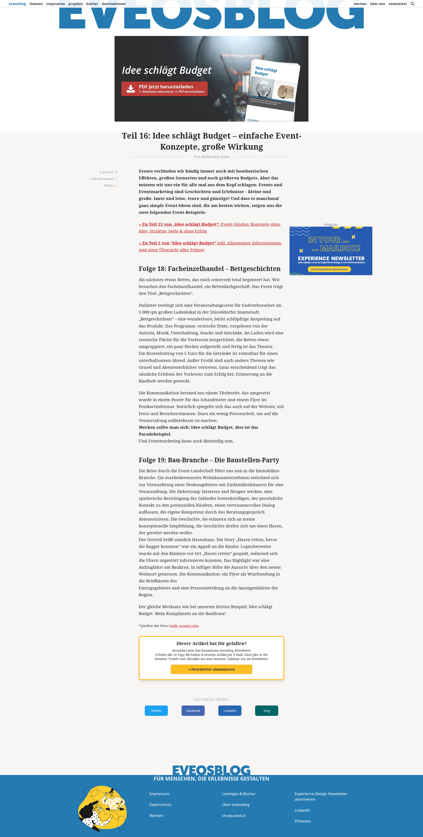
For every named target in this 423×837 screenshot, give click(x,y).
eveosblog (17, 4)
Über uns (377, 4)
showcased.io (234, 815)
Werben (360, 4)
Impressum (159, 793)
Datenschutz (160, 804)
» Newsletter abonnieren (211, 669)
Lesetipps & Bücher (239, 793)
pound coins (189, 625)
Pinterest (303, 821)
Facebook (193, 711)
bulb (174, 625)
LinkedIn (230, 711)
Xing (266, 711)
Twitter (156, 711)
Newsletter (398, 4)
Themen (36, 4)
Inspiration (55, 4)
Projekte (76, 4)
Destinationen (114, 4)
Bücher (92, 4)
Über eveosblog (235, 804)
